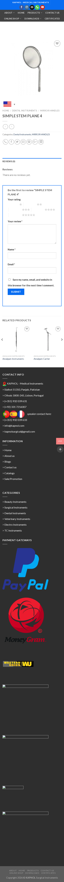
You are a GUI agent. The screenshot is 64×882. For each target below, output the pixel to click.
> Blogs (6, 461)
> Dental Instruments (14, 513)
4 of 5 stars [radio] (38, 209)
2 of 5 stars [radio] (30, 204)
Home (21, 12)
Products (34, 12)
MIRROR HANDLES (50, 110)
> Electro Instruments (14, 524)
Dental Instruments (24, 110)
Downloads (31, 18)
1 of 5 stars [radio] (12, 204)
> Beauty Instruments (14, 501)
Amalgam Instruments (13, 359)
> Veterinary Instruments (16, 518)
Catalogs (9, 473)
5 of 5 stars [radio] (15, 215)
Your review (15, 221)
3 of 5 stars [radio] (15, 209)
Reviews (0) (8, 161)
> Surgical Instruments (14, 507)
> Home (6, 450)
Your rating (14, 199)
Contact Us (52, 12)
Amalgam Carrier (42, 359)
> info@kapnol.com (13, 425)
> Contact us (9, 467)
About (8, 12)
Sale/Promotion (13, 478)
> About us (8, 455)
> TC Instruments (12, 530)
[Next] (61, 346)
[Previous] (2, 346)
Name (11, 249)
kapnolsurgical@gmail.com (19, 431)
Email (11, 264)
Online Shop (11, 18)
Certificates (52, 18)
